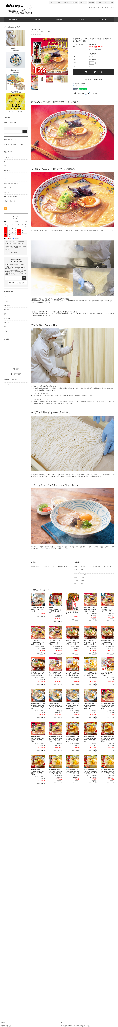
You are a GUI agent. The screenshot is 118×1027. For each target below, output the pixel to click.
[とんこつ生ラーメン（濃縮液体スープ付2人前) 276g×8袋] (55, 632)
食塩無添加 (91, 2)
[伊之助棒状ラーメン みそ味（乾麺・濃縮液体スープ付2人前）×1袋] (55, 761)
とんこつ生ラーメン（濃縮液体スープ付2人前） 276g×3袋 (107, 609)
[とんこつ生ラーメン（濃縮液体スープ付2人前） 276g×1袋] (90, 599)
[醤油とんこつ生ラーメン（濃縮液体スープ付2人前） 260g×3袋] (90, 632)
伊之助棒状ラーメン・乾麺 (44, 31)
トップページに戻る (15, 19)
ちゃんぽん (74, 2)
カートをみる (110, 7)
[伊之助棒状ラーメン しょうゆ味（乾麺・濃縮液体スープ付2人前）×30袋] (38, 761)
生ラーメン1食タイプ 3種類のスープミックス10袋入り (107, 674)
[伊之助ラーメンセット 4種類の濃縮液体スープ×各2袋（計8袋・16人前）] (55, 599)
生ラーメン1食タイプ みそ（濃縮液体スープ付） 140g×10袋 (90, 674)
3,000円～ (41, 34)
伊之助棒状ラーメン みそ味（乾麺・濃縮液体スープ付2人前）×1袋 (55, 771)
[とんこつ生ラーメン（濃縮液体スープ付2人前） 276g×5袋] (38, 632)
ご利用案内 (37, 19)
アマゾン (6, 384)
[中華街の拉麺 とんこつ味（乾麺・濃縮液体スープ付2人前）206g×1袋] (38, 695)
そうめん (58, 2)
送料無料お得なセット (9, 201)
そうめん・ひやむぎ (9, 157)
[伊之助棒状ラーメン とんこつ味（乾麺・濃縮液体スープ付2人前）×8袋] (38, 728)
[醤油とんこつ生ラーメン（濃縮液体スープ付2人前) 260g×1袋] (72, 632)
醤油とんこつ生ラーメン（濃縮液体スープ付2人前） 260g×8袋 (37, 674)
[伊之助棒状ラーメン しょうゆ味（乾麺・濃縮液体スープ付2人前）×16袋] (107, 728)
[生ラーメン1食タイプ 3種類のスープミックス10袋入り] (107, 664)
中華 (5, 179)
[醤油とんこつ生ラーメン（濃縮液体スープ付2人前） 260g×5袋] (107, 632)
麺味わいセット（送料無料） (16, 71)
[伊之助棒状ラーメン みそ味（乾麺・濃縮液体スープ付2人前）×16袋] (90, 761)
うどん (51, 2)
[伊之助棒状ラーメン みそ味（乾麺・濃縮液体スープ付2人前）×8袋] (72, 761)
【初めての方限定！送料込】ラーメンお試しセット (37, 609)
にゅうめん (66, 2)
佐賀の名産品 (7, 187)
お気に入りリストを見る (10, 122)
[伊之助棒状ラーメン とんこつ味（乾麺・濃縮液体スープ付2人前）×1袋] (107, 695)
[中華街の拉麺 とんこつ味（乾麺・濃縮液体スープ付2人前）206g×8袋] (55, 695)
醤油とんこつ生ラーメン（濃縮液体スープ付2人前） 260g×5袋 (107, 642)
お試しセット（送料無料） (15, 49)
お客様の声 (81, 19)
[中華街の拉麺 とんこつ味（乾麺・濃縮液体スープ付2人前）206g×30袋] (90, 695)
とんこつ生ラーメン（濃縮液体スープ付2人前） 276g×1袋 (90, 609)
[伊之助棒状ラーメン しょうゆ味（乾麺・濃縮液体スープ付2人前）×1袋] (72, 728)
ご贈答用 (34, 34)
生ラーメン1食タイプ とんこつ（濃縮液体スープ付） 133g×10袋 (55, 674)
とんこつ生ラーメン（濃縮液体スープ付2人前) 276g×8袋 (55, 642)
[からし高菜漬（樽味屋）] (72, 601)
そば (105, 2)
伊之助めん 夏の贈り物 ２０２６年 (13, 144)
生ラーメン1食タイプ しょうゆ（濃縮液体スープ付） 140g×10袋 (72, 674)
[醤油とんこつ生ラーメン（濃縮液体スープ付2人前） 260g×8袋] (38, 664)
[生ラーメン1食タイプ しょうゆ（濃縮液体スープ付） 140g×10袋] (72, 664)
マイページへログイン (97, 7)
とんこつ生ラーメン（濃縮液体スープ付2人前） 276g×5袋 (37, 642)
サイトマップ (103, 19)
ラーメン (99, 2)
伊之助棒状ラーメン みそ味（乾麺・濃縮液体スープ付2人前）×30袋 (107, 771)
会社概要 (16, 369)
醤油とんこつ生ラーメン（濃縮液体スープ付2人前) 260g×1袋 (72, 642)
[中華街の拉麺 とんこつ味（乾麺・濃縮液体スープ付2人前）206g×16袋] (72, 695)
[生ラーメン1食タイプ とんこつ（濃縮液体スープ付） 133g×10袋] (55, 664)
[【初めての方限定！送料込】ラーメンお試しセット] (38, 599)
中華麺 (111, 2)
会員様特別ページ (9, 139)
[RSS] (5, 209)
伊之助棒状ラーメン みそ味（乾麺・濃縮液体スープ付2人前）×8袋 (72, 771)
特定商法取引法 (16, 374)
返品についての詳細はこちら (81, 83)
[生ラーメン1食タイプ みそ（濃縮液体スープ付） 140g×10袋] (90, 664)
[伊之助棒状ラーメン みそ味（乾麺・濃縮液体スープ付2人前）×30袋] (107, 761)
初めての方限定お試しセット (11, 196)
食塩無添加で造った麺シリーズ (12, 183)
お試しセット (83, 2)
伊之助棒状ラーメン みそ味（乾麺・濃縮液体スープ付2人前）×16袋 (90, 771)
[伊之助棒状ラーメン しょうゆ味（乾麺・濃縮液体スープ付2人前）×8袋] (90, 728)
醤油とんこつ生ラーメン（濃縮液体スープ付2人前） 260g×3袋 (90, 642)
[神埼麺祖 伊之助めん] (19, 15)
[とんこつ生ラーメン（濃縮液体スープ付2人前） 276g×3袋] (107, 599)
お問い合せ (59, 19)
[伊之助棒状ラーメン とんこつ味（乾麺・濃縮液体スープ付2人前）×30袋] (55, 728)
